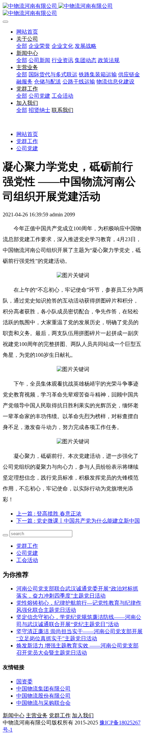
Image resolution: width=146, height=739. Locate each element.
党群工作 (27, 141)
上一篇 (48, 514)
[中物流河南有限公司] (73, 10)
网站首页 (27, 32)
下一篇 (78, 521)
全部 (21, 46)
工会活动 (27, 560)
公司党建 (27, 148)
